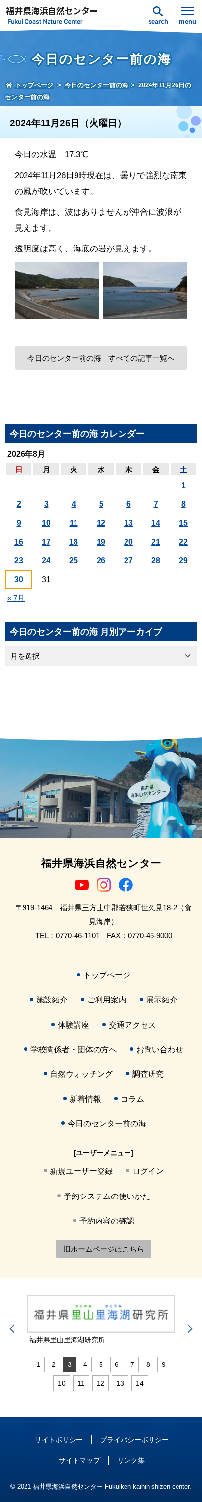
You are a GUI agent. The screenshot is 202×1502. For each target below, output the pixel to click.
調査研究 (148, 1074)
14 (156, 523)
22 (183, 542)
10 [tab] (62, 1383)
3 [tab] (70, 1364)
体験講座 (73, 1025)
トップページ (106, 975)
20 (128, 542)
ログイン (148, 1171)
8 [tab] (148, 1364)
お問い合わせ (159, 1049)
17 (46, 542)
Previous (14, 1329)
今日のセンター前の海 (107, 1123)
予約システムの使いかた (107, 1196)
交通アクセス (132, 1025)
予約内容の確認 (106, 1221)
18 (73, 542)
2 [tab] (54, 1364)
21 (156, 542)
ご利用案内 (106, 1000)
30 (18, 579)
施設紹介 (52, 1000)
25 (73, 560)
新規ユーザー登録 (81, 1171)
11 (74, 523)
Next (188, 1329)
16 (18, 542)
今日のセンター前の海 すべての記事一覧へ (101, 358)
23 (18, 560)
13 (128, 523)
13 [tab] (120, 1383)
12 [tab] (100, 1383)
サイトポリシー (59, 1440)
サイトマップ (79, 1460)
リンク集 (131, 1460)
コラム (132, 1099)
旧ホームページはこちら (103, 1249)
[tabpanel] (101, 1320)
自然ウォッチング (81, 1074)
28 (156, 560)
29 (183, 560)
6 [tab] (117, 1364)
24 (46, 560)
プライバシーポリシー (134, 1440)
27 (128, 560)
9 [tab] (164, 1364)
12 (101, 523)
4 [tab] (85, 1364)
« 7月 (16, 598)
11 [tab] (81, 1383)
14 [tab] (140, 1383)
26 (101, 560)
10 (46, 523)
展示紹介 (161, 1000)
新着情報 (85, 1099)
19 (101, 542)
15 (183, 523)
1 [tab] (38, 1364)
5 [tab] (101, 1364)
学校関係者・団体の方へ (73, 1049)
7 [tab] (132, 1364)
